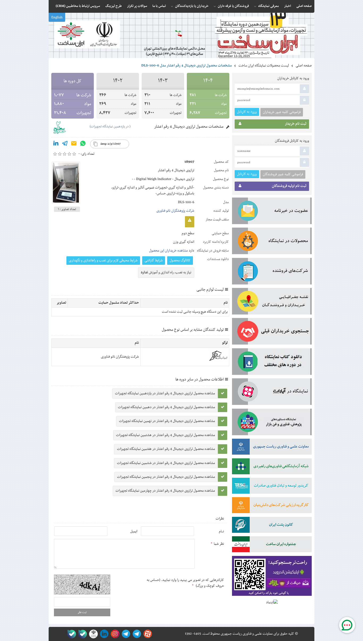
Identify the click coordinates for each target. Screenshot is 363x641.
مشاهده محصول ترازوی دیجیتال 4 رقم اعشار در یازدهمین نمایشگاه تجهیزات (165, 393)
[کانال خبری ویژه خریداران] (125, 634)
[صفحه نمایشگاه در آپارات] (146, 634)
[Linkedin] (55, 144)
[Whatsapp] (82, 144)
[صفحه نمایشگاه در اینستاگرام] (114, 634)
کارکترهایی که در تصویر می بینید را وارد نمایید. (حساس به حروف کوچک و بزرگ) (185, 583)
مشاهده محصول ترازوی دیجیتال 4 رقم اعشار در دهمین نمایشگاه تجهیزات (166, 407)
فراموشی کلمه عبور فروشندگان (283, 174)
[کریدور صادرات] (272, 487)
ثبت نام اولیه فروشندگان (289, 186)
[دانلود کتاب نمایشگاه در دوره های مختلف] (272, 362)
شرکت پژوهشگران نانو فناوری (175, 211)
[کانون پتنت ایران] (272, 526)
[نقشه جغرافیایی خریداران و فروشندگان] (272, 302)
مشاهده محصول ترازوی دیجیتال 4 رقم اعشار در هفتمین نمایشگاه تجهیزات (166, 449)
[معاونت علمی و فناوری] (272, 448)
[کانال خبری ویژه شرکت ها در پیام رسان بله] (70, 634)
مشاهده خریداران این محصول (168, 251)
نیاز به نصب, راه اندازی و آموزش (166, 272)
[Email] (73, 144)
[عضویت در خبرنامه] (272, 212)
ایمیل (133, 531)
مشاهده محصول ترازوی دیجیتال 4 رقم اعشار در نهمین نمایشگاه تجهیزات (167, 421)
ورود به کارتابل (247, 112)
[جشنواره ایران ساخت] (272, 545)
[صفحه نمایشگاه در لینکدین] (103, 634)
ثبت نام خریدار (295, 124)
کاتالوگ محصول (180, 260)
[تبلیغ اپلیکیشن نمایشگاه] (272, 577)
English (56, 17)
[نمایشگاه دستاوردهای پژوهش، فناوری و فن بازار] (272, 423)
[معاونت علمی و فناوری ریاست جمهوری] (92, 634)
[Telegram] (64, 144)
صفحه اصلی (304, 66)
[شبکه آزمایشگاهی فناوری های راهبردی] (272, 467)
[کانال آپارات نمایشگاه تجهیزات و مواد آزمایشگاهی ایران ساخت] (272, 392)
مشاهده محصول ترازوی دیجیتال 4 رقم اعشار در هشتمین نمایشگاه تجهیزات (165, 435)
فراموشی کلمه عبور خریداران (282, 112)
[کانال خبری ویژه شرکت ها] (135, 634)
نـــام (221, 531)
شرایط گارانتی (154, 260)
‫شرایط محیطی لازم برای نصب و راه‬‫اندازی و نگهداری (103, 260)
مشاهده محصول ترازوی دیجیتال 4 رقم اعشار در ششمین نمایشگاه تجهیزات (166, 463)
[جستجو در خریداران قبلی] (272, 332)
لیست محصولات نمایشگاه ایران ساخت (263, 66)
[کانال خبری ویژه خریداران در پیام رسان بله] (81, 634)
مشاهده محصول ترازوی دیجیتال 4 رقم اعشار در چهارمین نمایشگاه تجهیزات (165, 491)
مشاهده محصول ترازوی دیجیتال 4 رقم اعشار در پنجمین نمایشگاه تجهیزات (166, 477)
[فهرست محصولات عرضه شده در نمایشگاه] (272, 242)
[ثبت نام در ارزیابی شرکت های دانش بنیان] (272, 506)
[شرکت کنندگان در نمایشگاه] (272, 272)
